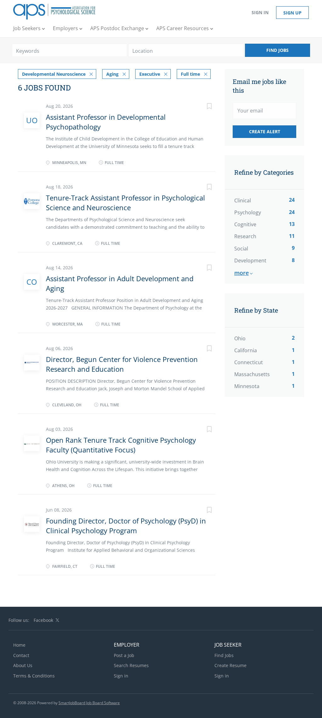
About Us (22, 665)
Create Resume (230, 665)
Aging (112, 74)
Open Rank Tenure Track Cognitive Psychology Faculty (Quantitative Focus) (121, 444)
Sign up (292, 13)
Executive (149, 74)
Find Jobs (277, 50)
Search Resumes (131, 665)
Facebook (43, 620)
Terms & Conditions (34, 676)
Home (19, 645)
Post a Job (124, 655)
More (241, 273)
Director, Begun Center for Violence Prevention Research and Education (122, 364)
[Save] (203, 107)
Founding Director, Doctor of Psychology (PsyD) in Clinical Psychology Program (126, 525)
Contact (21, 655)
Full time (190, 74)
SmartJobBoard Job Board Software (89, 702)
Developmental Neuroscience (54, 74)
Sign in (260, 12)
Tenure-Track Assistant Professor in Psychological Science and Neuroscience (125, 202)
